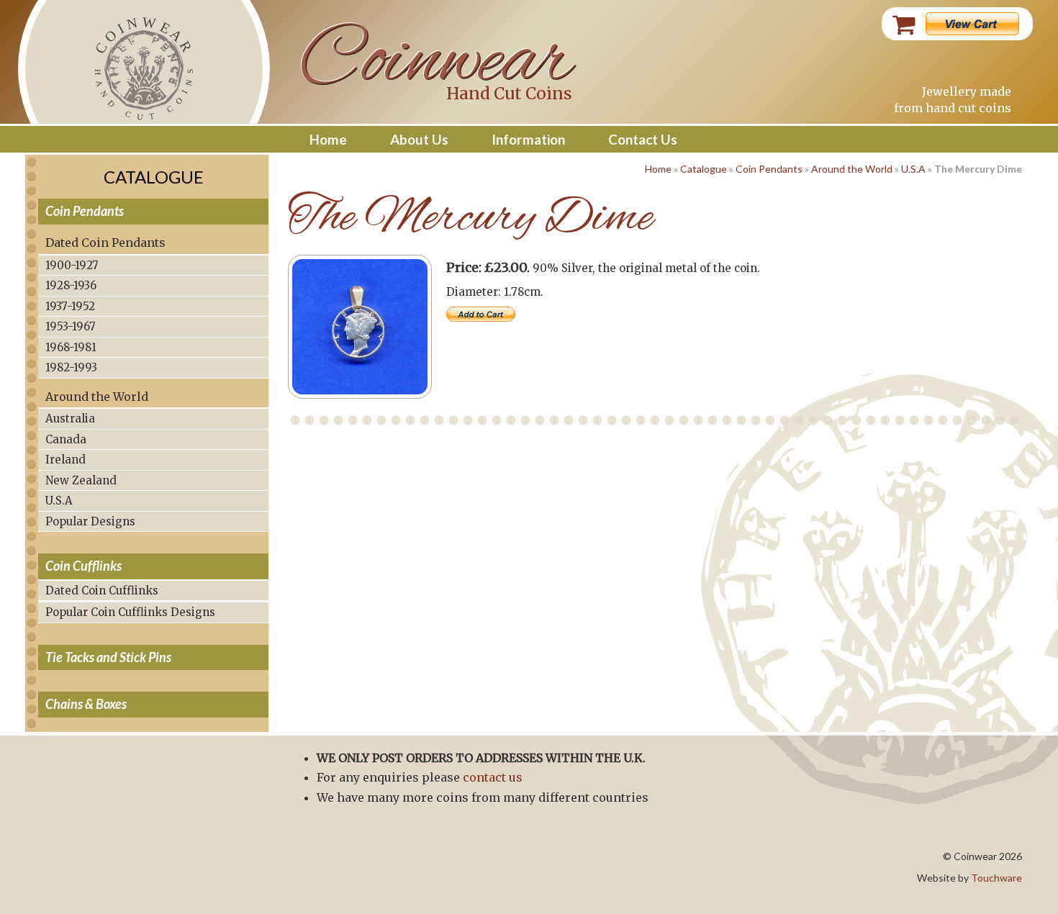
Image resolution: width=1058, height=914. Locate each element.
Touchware (996, 878)
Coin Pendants (769, 169)
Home (328, 139)
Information (528, 139)
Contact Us (642, 139)
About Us (419, 139)
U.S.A (913, 169)
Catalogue (703, 169)
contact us (493, 777)
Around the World (851, 169)
